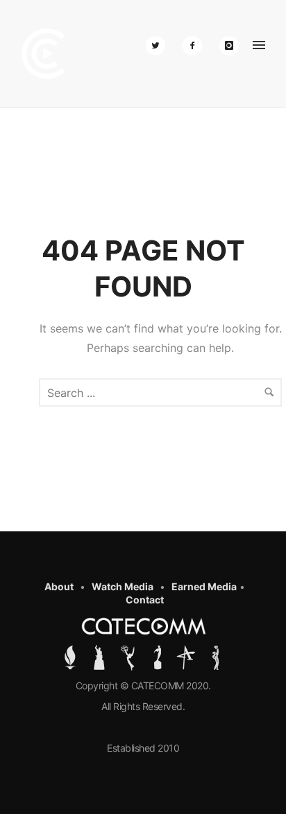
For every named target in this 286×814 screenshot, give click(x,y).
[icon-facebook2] (196, 45)
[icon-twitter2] (159, 45)
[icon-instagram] (229, 45)
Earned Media (204, 586)
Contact (145, 599)
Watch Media (122, 586)
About (59, 586)
